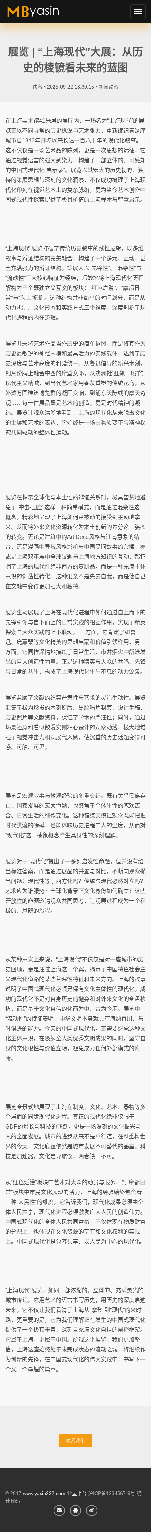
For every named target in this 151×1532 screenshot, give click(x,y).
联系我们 (75, 1440)
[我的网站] (41, 14)
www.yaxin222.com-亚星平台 (55, 1493)
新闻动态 (108, 87)
